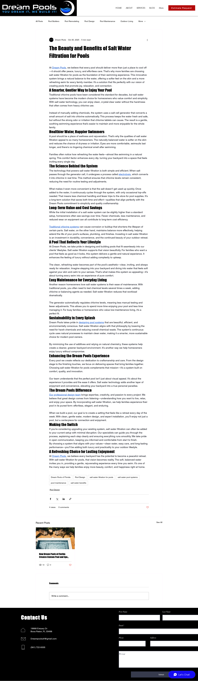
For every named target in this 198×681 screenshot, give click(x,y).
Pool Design (89, 21)
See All (159, 522)
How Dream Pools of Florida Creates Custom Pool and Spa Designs (53, 555)
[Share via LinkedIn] (63, 499)
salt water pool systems (128, 477)
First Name (123, 612)
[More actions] (147, 39)
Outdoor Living (127, 21)
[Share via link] (70, 499)
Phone (121, 638)
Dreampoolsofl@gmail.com (44, 638)
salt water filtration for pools (101, 477)
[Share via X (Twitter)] (57, 499)
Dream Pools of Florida (60, 477)
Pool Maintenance (107, 21)
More (140, 21)
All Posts (39, 21)
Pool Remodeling (72, 21)
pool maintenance (58, 483)
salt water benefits (78, 483)
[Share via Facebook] (50, 499)
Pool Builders (53, 21)
